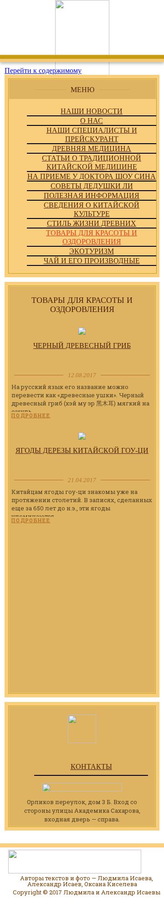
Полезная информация (91, 195)
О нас (91, 121)
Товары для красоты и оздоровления (91, 237)
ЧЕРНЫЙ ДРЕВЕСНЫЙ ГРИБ (82, 345)
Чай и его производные (92, 261)
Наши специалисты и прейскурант (91, 134)
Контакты (91, 766)
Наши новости (92, 111)
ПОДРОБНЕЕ (31, 415)
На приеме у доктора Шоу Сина (91, 176)
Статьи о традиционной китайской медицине (91, 162)
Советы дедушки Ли (92, 186)
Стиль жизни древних (91, 223)
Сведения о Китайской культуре (91, 209)
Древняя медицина (91, 148)
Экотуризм (91, 251)
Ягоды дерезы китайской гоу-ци (82, 450)
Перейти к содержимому (43, 70)
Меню (82, 90)
